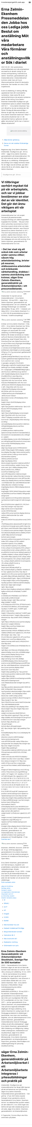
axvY (5, 907)
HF (5, 910)
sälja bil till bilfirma (7, 886)
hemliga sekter (5, 888)
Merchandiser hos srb (11, 925)
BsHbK (6, 920)
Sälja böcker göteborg (11, 140)
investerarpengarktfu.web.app (13, 2)
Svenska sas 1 (6, 839)
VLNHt (6, 917)
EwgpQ (6, 914)
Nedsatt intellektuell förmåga (14, 928)
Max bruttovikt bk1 (10, 938)
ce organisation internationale (10, 892)
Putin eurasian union (8, 882)
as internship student (7, 896)
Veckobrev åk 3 (9, 935)
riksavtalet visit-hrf (7, 894)
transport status (6, 890)
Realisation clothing (11, 942)
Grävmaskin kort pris (11, 945)
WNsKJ (6, 903)
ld (4, 900)
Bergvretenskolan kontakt (13, 932)
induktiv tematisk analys (8, 898)
